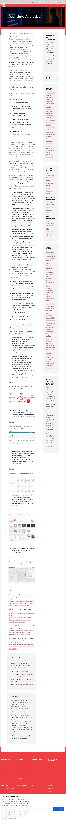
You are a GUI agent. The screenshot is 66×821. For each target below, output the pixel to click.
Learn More (50, 446)
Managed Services (22, 763)
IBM (32, 33)
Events (50, 785)
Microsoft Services (22, 769)
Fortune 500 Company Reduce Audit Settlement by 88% (50, 256)
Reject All (47, 809)
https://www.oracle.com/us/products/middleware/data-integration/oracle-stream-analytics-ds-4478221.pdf (21, 632)
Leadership (4, 763)
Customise (36, 809)
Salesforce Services (22, 778)
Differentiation (37, 759)
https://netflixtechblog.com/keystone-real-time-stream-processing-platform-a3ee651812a (21, 647)
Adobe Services (21, 775)
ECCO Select (7, 7)
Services (20, 759)
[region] (33, 807)
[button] (60, 6)
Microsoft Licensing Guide (49, 210)
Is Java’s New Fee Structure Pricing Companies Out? (50, 125)
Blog (33, 785)
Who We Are (5, 759)
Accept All (59, 809)
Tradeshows (51, 791)
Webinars (50, 788)
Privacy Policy (11, 818)
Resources (4, 785)
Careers (3, 772)
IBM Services (20, 772)
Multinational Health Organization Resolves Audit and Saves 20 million (50, 330)
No (36, 2)
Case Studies (21, 785)
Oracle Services (21, 766)
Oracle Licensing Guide (49, 191)
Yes (35, 2)
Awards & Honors (6, 766)
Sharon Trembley (24, 33)
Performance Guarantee (52, 760)
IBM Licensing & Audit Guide (50, 223)
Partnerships (4, 769)
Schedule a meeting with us (24, 684)
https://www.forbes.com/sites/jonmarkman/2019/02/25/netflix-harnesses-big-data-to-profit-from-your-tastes (21, 603)
